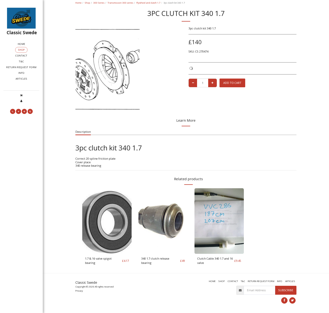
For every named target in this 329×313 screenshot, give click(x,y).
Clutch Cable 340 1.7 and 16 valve (215, 261)
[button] (21, 95)
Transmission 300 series (120, 2)
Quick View (107, 252)
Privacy (79, 290)
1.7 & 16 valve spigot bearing (98, 261)
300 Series (99, 2)
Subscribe (285, 290)
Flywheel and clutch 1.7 (148, 2)
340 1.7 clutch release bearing (155, 261)
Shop (87, 2)
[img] (107, 221)
